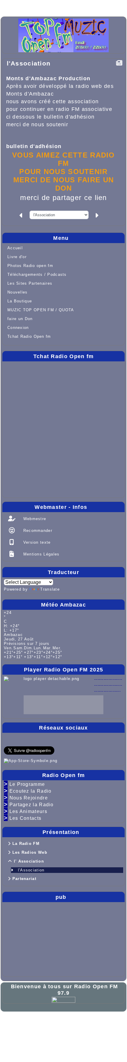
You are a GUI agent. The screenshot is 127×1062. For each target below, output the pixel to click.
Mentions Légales (40, 554)
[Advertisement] (21, 938)
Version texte (36, 542)
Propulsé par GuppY (27, 1022)
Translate (50, 589)
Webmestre (34, 519)
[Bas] (50, 6)
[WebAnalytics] (63, 999)
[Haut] (12, 6)
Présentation (82, 832)
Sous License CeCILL (67, 1031)
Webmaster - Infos (78, 507)
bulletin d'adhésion (34, 146)
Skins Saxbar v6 (23, 1031)
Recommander (37, 530)
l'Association (29, 63)
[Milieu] (31, 6)
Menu (87, 238)
